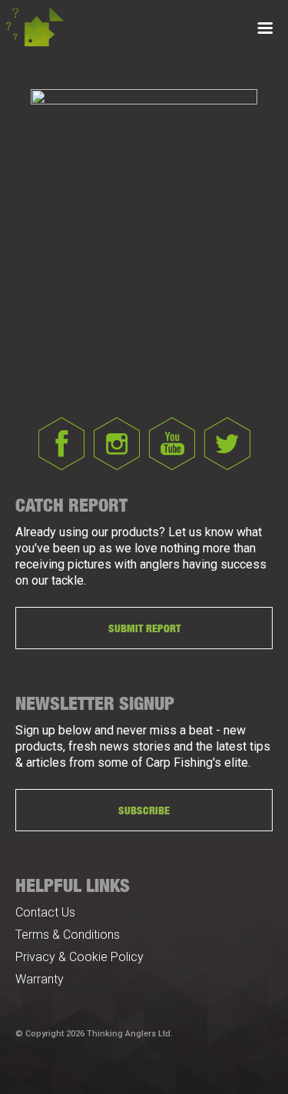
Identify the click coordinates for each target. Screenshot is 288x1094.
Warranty (39, 979)
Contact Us (45, 912)
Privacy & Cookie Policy (79, 957)
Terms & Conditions (67, 934)
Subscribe (144, 810)
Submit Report (144, 628)
